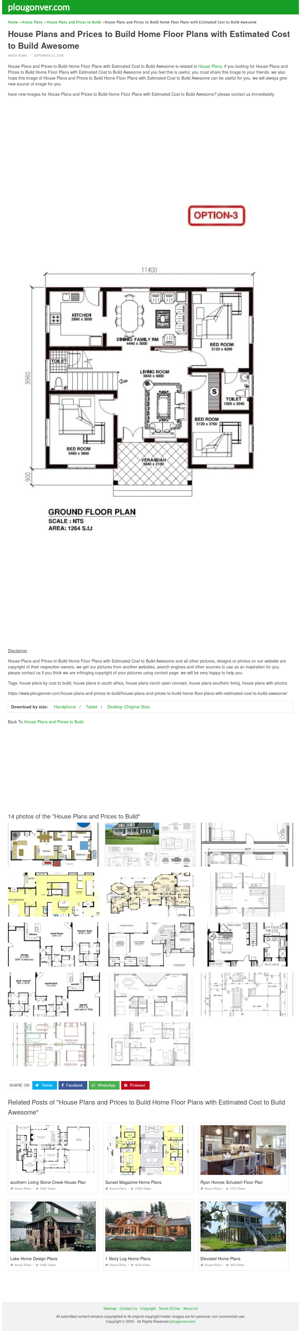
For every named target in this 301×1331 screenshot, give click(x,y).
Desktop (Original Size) (128, 707)
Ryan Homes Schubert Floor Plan (231, 1182)
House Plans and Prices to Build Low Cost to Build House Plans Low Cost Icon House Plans (179, 911)
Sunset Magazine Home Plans (133, 1182)
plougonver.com (39, 6)
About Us (190, 1308)
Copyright (148, 1308)
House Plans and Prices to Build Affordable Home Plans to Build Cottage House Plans (174, 1060)
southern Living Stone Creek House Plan (48, 1182)
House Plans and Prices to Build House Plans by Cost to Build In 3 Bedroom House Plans (80, 861)
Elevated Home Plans (220, 1258)
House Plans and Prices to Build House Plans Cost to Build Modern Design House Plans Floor (84, 961)
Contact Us (128, 1308)
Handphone (65, 707)
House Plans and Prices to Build (53, 722)
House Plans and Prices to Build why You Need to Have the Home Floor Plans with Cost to (81, 911)
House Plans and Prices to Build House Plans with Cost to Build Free (64, 1060)
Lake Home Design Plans (33, 1258)
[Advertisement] (150, 142)
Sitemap (110, 1308)
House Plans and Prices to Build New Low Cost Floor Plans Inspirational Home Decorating (178, 961)
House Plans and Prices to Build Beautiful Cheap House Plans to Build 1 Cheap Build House (180, 861)
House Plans (17, 56)
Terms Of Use (169, 1308)
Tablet (91, 707)
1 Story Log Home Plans (127, 1258)
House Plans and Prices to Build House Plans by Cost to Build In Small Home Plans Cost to (178, 1011)
